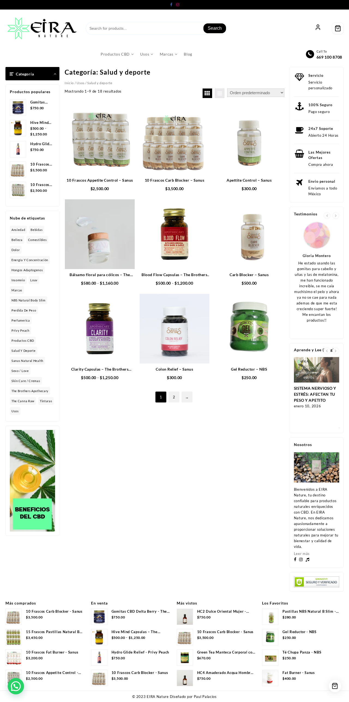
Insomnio (18, 280)
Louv (34, 280)
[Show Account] (318, 28)
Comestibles (37, 240)
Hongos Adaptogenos (27, 270)
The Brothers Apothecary (30, 391)
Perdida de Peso (23, 310)
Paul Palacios (205, 696)
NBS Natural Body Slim (28, 300)
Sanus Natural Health (27, 360)
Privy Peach (20, 330)
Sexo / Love (20, 371)
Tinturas (46, 401)
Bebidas (37, 229)
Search (215, 28)
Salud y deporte (23, 350)
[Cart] (338, 28)
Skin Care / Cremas (25, 381)
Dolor (15, 250)
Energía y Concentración (29, 260)
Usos (15, 411)
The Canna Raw (22, 401)
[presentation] (327, 215)
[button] (16, 686)
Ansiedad (18, 229)
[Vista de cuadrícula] (207, 93)
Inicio (69, 83)
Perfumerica (20, 320)
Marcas (16, 290)
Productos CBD (22, 340)
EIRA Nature (158, 696)
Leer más (302, 553)
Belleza (17, 240)
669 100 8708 (329, 57)
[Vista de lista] (219, 93)
